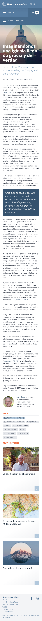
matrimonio (9, 434)
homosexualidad (20, 426)
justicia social (10, 430)
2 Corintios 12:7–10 (21, 300)
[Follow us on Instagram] (38, 598)
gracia (7, 426)
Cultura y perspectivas (14, 422)
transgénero (9, 437)
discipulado (32, 422)
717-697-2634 (7, 609)
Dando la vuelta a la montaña (18, 568)
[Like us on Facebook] (31, 598)
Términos (34, 615)
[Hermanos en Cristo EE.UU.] (19, 4)
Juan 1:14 (7, 93)
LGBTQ (22, 430)
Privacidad (6, 617)
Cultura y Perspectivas (14, 418)
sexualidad (23, 434)
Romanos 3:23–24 (11, 361)
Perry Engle (20, 397)
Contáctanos (7, 612)
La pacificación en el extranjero (19, 474)
